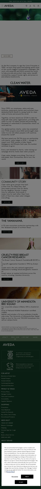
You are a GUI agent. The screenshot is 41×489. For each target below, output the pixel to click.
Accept (21, 482)
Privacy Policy (10, 471)
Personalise (15, 476)
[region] (21, 464)
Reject (27, 476)
